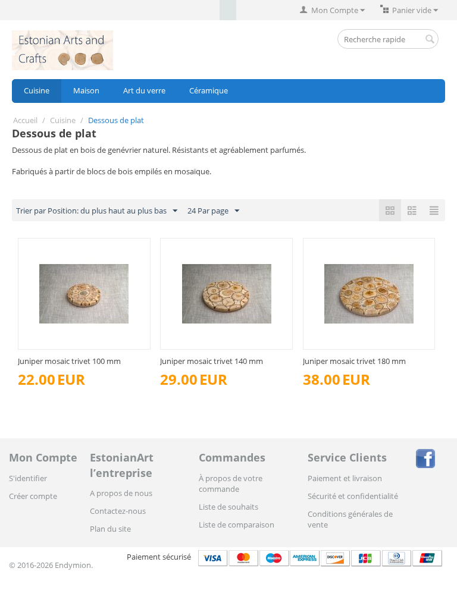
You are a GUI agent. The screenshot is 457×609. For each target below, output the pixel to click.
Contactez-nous (118, 511)
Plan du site (110, 528)
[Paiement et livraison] (321, 556)
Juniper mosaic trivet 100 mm (69, 361)
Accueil (25, 120)
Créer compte (33, 496)
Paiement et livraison (345, 478)
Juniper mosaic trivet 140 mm (211, 361)
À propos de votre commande (230, 483)
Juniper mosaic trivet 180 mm (354, 361)
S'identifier (28, 478)
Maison (86, 90)
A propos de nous (121, 493)
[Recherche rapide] (430, 40)
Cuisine (36, 90)
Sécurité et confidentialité (353, 496)
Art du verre (144, 90)
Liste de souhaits (228, 506)
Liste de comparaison (236, 524)
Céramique (208, 90)
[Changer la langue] (211, 10)
